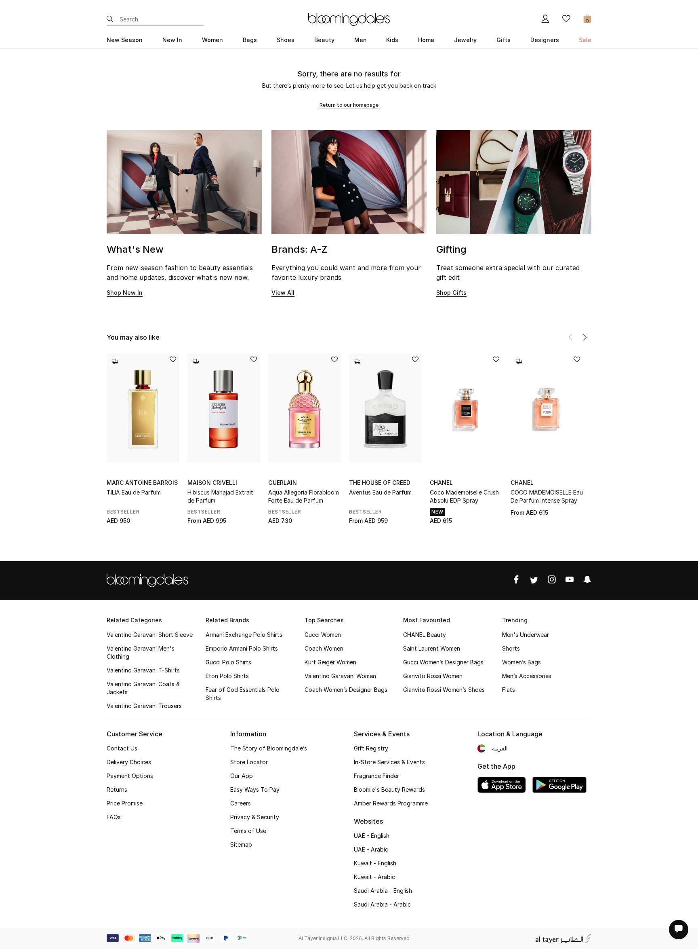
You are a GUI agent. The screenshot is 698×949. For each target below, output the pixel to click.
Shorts (511, 648)
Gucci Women (323, 634)
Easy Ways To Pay (255, 789)
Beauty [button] (324, 39)
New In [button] (172, 39)
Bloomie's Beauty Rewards (389, 789)
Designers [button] (544, 39)
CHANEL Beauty (424, 634)
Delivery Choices (129, 762)
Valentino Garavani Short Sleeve (150, 634)
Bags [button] (250, 39)
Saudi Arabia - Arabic (382, 904)
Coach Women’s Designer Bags (346, 689)
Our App (241, 775)
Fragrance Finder (376, 775)
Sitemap (241, 844)
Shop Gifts (451, 292)
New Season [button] (125, 39)
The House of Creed (379, 482)
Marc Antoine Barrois (142, 482)
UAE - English (371, 835)
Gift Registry (371, 748)
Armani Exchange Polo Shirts (244, 634)
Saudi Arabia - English (383, 890)
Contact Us (122, 748)
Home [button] (426, 39)
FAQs (114, 817)
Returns (117, 789)
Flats (508, 689)
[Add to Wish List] (173, 360)
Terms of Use (248, 830)
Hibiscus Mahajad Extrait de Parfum (220, 496)
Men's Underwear (525, 634)
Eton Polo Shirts (227, 675)
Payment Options (130, 775)
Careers (240, 803)
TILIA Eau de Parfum (134, 492)
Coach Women (324, 648)
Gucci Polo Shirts (228, 662)
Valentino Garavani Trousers (144, 705)
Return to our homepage (349, 105)
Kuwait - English (375, 863)
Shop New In (125, 292)
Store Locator (249, 762)
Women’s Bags (521, 662)
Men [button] (360, 39)
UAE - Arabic (371, 849)
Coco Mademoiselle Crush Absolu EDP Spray (464, 496)
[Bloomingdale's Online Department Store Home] (349, 19)
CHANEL (441, 482)
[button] (584, 337)
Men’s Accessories (526, 675)
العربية (500, 748)
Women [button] (212, 39)
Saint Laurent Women (431, 648)
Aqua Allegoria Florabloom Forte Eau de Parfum (303, 496)
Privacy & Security (254, 817)
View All (282, 292)
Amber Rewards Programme (391, 803)
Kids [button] (392, 39)
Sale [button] (585, 39)
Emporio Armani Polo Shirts (242, 648)
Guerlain (282, 482)
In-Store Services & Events (389, 762)
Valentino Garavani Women (340, 675)
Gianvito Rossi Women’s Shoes (444, 689)
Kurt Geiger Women (330, 662)
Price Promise (125, 803)
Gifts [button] (503, 39)
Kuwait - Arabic (374, 876)
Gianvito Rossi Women (433, 675)
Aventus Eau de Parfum (380, 492)
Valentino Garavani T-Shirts (143, 670)
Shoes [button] (285, 39)
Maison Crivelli (212, 482)
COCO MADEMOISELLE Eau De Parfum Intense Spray (547, 496)
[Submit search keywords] (110, 19)
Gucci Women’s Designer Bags (443, 662)
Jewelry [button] (465, 39)
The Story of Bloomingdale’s (268, 748)
